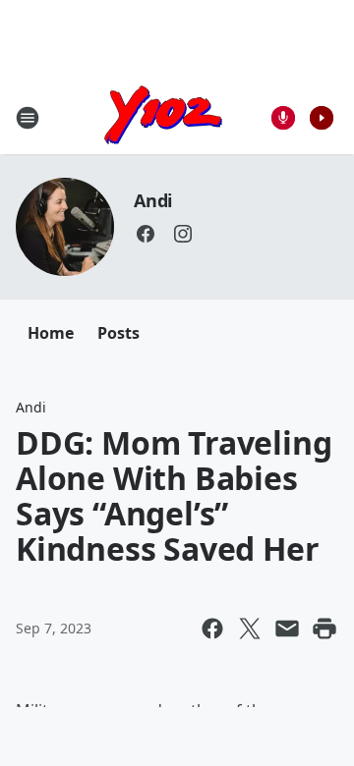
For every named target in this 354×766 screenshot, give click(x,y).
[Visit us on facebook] (145, 234)
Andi (153, 200)
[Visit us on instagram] (183, 234)
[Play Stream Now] (321, 118)
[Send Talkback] (283, 118)
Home (51, 333)
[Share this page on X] (250, 628)
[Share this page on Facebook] (212, 628)
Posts (118, 333)
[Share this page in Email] (287, 628)
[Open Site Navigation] (27, 118)
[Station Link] (163, 117)
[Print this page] (324, 628)
